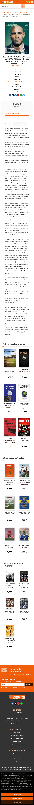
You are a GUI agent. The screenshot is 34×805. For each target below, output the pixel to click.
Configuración (17, 802)
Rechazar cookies (17, 798)
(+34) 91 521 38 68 (17, 713)
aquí (20, 789)
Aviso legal (17, 732)
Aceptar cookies (17, 794)
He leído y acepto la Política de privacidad (14, 687)
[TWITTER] (15, 703)
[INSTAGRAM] (18, 703)
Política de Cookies (17, 741)
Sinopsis (7, 124)
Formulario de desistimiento (17, 759)
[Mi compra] (27, 2)
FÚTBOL (9, 12)
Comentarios (20, 124)
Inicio (3, 12)
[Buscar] (23, 6)
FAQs (17, 762)
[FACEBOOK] (12, 703)
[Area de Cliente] (29, 2)
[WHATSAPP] (21, 703)
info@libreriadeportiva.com (17, 716)
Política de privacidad (17, 738)
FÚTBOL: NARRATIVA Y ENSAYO (19, 12)
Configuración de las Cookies (17, 744)
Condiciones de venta (17, 735)
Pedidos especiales (17, 756)
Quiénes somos (17, 753)
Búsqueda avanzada (29, 6)
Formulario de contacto (17, 723)
